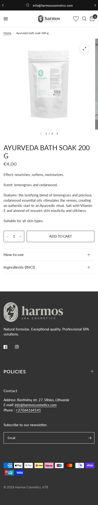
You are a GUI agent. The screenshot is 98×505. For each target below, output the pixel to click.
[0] (91, 18)
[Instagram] (20, 347)
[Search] (84, 18)
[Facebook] (9, 347)
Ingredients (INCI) (19, 267)
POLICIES (15, 371)
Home (7, 33)
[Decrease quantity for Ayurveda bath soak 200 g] (7, 236)
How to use (14, 254)
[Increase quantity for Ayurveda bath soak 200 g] (20, 236)
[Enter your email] (89, 438)
